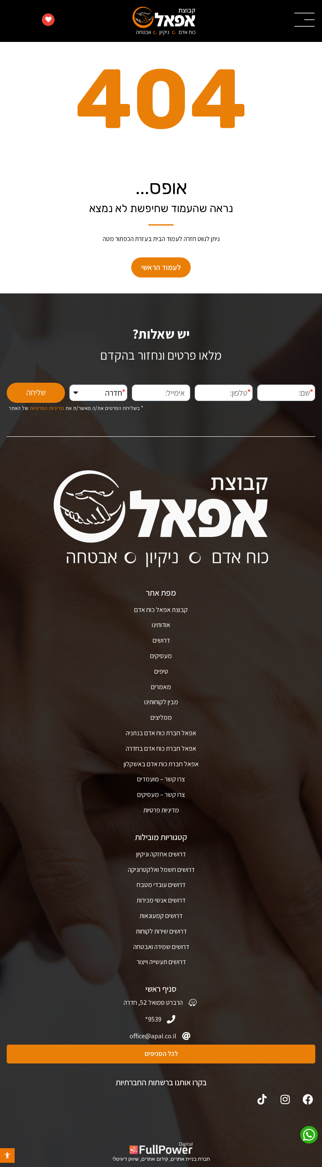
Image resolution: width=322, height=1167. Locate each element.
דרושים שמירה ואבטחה (161, 946)
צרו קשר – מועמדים (161, 779)
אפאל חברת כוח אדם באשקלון (161, 764)
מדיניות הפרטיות (47, 408)
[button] (7, 1155)
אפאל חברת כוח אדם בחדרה (161, 748)
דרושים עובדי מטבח (161, 884)
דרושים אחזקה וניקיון (161, 854)
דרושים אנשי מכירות (161, 900)
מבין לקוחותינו (161, 702)
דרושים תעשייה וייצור (161, 961)
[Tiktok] (261, 1099)
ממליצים (161, 717)
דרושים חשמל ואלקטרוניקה (161, 869)
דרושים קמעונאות (161, 915)
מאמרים (161, 686)
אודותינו (161, 624)
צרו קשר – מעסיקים (161, 794)
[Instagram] (285, 1099)
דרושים (161, 640)
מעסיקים (161, 655)
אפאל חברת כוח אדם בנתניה (161, 733)
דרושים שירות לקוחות (161, 931)
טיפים (161, 671)
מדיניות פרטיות (161, 810)
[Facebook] (308, 1099)
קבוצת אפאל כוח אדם (161, 609)
